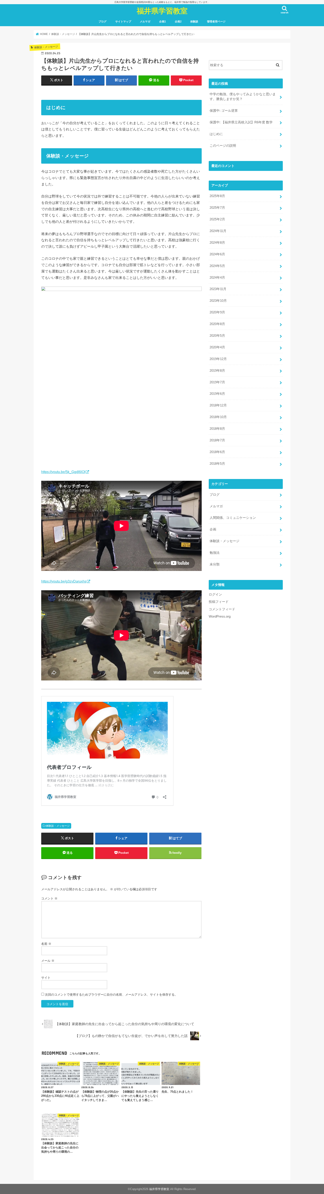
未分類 (215, 564)
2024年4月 (217, 277)
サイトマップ (123, 21)
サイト (45, 977)
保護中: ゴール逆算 (224, 110)
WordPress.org (220, 616)
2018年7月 (217, 440)
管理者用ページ (216, 21)
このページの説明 (223, 145)
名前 (46, 943)
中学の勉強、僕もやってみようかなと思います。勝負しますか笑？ (243, 96)
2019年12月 (218, 359)
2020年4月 (217, 347)
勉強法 (215, 552)
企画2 (178, 21)
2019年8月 (217, 370)
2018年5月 (217, 463)
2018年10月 (218, 417)
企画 (213, 529)
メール (47, 960)
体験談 (194, 21)
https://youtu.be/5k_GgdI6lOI (63, 472)
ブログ (102, 21)
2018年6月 (217, 452)
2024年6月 (217, 254)
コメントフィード (222, 609)
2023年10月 (218, 300)
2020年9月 (217, 312)
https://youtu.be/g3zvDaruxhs (63, 581)
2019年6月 (217, 393)
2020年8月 (217, 324)
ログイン (215, 594)
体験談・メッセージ (58, 825)
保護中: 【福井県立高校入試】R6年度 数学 (241, 122)
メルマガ (145, 21)
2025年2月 (217, 219)
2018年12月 (218, 405)
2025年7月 (217, 207)
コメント (49, 898)
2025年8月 (217, 196)
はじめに (216, 134)
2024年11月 (218, 231)
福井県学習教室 (162, 10)
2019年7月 (217, 382)
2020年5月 (217, 335)
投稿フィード (219, 601)
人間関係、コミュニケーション (233, 517)
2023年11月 (218, 289)
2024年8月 (217, 242)
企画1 (162, 21)
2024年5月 (217, 266)
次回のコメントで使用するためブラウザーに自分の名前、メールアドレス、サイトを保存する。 (111, 994)
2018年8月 (217, 428)
